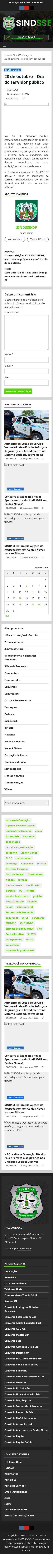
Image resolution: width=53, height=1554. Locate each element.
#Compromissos (13, 628)
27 (33, 604)
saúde (9, 907)
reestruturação (15, 901)
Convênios (10, 686)
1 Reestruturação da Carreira (21, 635)
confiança (12, 863)
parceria (11, 890)
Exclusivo (9, 714)
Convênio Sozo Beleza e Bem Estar (24, 1376)
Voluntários (11, 1474)
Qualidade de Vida (15, 762)
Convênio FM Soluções (17, 1388)
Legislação (10, 1271)
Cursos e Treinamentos (17, 700)
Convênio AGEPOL (14, 1328)
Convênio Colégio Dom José (20, 1317)
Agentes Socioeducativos (20, 825)
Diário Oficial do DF (15, 1509)
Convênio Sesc (12, 1340)
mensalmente (14, 885)
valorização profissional (20, 950)
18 (20, 598)
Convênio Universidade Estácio (22, 1394)
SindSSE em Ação (12, 70)
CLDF (9, 858)
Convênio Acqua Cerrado (18, 1424)
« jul (6, 615)
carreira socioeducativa (19, 847)
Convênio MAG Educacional (20, 1418)
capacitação (13, 841)
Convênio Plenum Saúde (18, 1412)
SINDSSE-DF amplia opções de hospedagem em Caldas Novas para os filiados (24, 549)
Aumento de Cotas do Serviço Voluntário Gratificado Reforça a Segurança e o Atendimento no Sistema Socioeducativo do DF (25, 449)
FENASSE (9, 1467)
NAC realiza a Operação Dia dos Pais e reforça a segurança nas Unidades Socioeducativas (25, 1157)
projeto (37, 896)
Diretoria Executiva (17, 869)
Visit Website (15, 239)
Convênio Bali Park (15, 1370)
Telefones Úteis (13, 1289)
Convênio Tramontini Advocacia (23, 1406)
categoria (11, 852)
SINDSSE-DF (26, 923)
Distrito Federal (15, 874)
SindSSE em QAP (13, 782)
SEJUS (25, 917)
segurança (12, 917)
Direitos (41, 863)
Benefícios (10, 1277)
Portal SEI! (10, 1479)
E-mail (8, 365)
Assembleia (12, 836)
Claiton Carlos (29, 852)
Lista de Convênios (15, 1283)
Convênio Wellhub (15, 1382)
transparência (14, 939)
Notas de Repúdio (14, 741)
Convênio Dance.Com (16, 1352)
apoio (38, 831)
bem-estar (29, 836)
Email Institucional (15, 1491)
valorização (12, 945)
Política (30, 890)
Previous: (26, 257)
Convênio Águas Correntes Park (23, 1323)
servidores (38, 917)
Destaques (10, 707)
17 (14, 598)
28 (39, 604)
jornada (23, 879)
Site (6, 377)
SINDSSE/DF (12, 89)
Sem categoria (12, 768)
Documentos (35, 874)
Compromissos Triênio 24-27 (20, 1295)
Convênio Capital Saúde (18, 1442)
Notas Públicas (13, 748)
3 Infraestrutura (14, 649)
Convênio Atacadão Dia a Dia (21, 1346)
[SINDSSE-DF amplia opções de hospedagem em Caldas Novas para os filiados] (26, 527)
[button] (4, 45)
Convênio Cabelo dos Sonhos (21, 1364)
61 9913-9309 (24, 1248)
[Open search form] (48, 45)
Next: (25, 274)
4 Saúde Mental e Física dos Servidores (20, 657)
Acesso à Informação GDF (19, 1515)
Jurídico (8, 727)
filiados (10, 879)
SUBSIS (31, 934)
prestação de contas (17, 896)
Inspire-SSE (10, 721)
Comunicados (12, 680)
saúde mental (25, 907)
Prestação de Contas (16, 755)
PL (20, 890)
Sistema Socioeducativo (20, 928)
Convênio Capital (14, 1436)
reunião (32, 901)
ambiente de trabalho (19, 831)
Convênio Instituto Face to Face (23, 1358)
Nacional (9, 734)
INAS (7, 1497)
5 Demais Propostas (16, 666)
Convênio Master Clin (16, 1334)
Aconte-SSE (10, 1301)
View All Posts (37, 239)
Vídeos (8, 789)
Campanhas (11, 673)
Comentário (12, 312)
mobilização (33, 885)
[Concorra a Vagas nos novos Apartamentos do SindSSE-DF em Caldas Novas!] (26, 478)
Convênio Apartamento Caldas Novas (26, 1430)
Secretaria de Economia (19, 912)
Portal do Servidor (14, 1485)
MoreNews (37, 1546)
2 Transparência (13, 642)
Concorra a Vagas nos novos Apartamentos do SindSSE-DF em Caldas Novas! (26, 500)
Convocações (12, 693)
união (29, 939)
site (39, 928)
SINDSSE (11, 923)
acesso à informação (18, 820)
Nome (8, 354)
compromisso (23, 858)
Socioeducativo (15, 934)
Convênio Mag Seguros (17, 1400)
